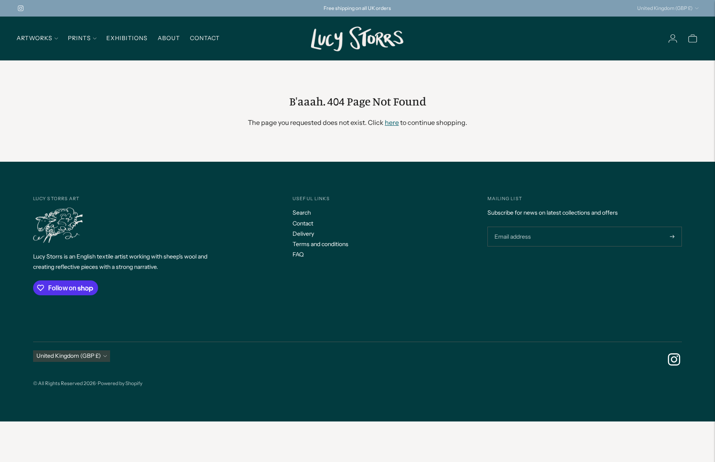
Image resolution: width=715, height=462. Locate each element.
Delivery (303, 233)
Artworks (35, 38)
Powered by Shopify (120, 383)
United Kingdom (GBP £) (665, 8)
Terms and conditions (320, 244)
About (169, 38)
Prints (79, 38)
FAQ (298, 254)
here (392, 122)
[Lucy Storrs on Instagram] (21, 8)
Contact (205, 38)
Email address (512, 227)
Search (302, 212)
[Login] (673, 38)
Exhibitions (127, 38)
